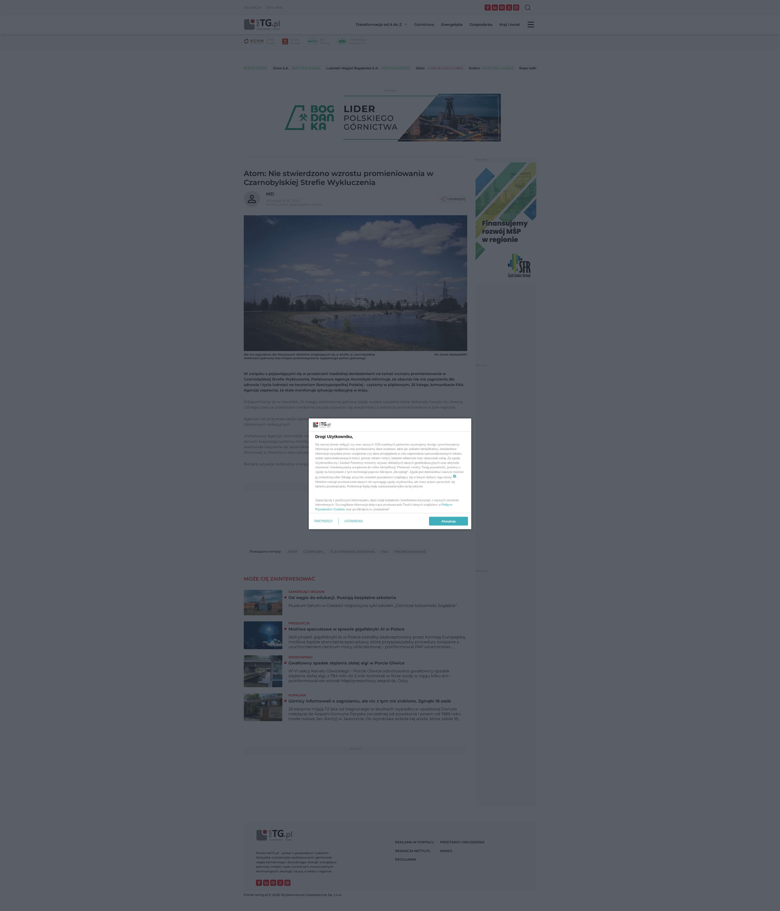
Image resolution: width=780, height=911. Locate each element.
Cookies (339, 509)
